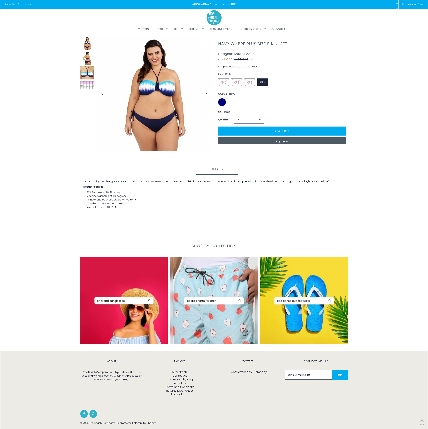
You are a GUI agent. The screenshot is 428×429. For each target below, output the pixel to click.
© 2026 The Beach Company (97, 423)
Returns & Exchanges (180, 391)
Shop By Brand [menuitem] (251, 29)
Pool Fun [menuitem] (193, 29)
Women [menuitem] (143, 29)
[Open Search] (397, 4)
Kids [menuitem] (161, 29)
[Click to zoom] (206, 42)
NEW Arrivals (180, 372)
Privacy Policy (180, 394)
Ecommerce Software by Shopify (136, 423)
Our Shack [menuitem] (278, 29)
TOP (422, 424)
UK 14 (262, 82)
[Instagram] (93, 414)
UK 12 (249, 82)
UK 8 (223, 82)
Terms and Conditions (180, 387)
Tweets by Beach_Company (248, 372)
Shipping (223, 66)
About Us (10, 4)
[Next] (206, 93)
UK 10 (236, 82)
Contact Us (24, 4)
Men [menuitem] (176, 29)
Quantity (224, 119)
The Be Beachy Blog (180, 379)
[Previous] (102, 93)
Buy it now (282, 141)
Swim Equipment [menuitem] (220, 29)
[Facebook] (84, 414)
